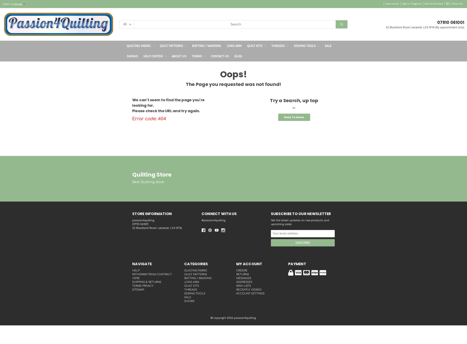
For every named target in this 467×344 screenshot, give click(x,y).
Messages (243, 278)
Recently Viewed (249, 289)
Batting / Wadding (206, 46)
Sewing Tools (305, 46)
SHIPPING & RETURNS (146, 282)
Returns (242, 274)
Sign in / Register (412, 3)
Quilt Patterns (171, 46)
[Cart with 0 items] (447, 3)
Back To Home (294, 117)
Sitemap (138, 289)
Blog (238, 56)
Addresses (244, 282)
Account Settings (250, 293)
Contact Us (220, 56)
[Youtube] (217, 230)
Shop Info (457, 3)
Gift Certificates (433, 3)
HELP (136, 270)
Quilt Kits (255, 46)
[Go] (342, 24)
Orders (241, 270)
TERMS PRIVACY (142, 286)
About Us (179, 56)
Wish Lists (243, 286)
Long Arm (234, 46)
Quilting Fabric (139, 46)
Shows (132, 56)
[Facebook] (203, 230)
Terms (197, 56)
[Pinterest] (210, 230)
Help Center (392, 3)
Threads (278, 46)
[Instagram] (223, 230)
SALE (328, 46)
